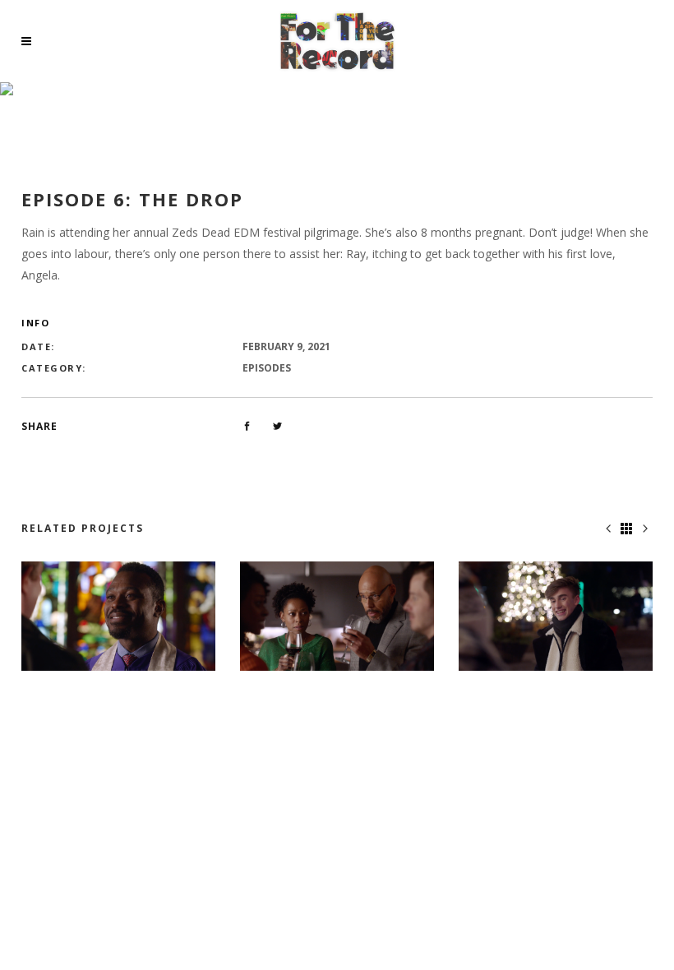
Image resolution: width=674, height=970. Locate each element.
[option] (118, 616)
